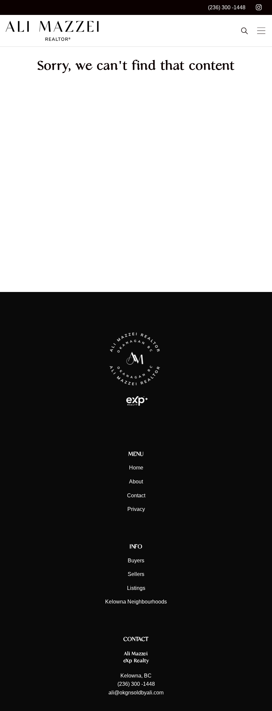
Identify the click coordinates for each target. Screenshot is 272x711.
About (136, 481)
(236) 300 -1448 (226, 7)
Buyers (136, 560)
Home (136, 467)
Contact (136, 495)
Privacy (136, 509)
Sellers (136, 574)
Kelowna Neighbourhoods (136, 601)
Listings (136, 588)
